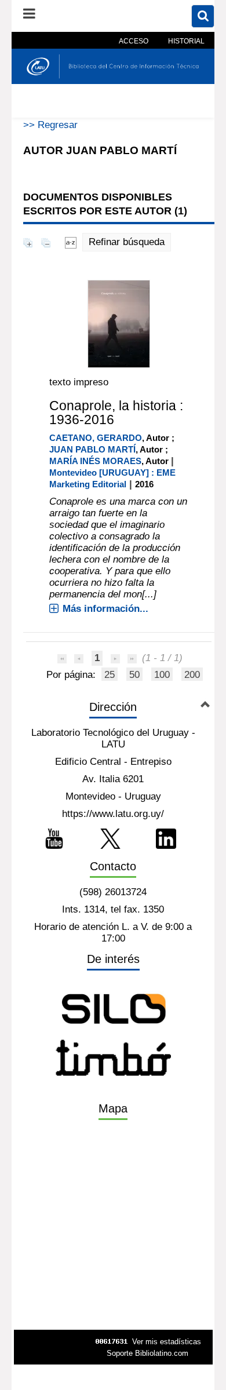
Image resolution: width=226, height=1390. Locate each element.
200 (192, 674)
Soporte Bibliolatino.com (147, 1353)
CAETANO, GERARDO (95, 438)
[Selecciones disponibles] (70, 241)
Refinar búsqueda (127, 241)
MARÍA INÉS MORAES (95, 461)
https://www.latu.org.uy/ (113, 813)
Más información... (105, 608)
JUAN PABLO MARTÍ (92, 449)
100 (162, 674)
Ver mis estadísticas (166, 1341)
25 (109, 674)
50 (134, 674)
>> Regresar (50, 124)
